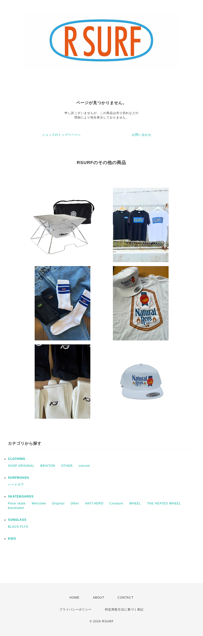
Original (58, 503)
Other (75, 503)
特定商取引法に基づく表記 (124, 609)
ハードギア (16, 484)
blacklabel (16, 508)
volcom (84, 466)
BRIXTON (47, 466)
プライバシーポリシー (75, 609)
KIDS (12, 538)
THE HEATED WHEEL (164, 503)
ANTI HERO (94, 503)
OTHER (67, 466)
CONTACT (125, 597)
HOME (74, 597)
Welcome (39, 503)
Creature (116, 503)
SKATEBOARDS (21, 496)
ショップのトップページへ (61, 135)
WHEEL (135, 503)
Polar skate (17, 503)
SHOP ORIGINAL (21, 466)
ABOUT (98, 597)
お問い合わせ (141, 135)
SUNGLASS (17, 520)
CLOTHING (16, 459)
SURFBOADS (18, 477)
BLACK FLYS (18, 526)
